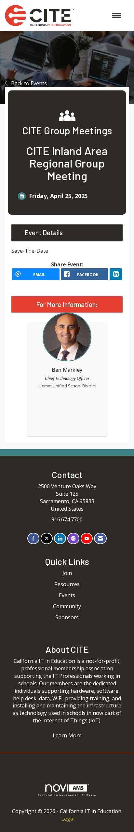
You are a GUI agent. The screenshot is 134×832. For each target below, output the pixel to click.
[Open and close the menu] (100, 15)
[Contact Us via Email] (100, 538)
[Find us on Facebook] (33, 538)
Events (67, 595)
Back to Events (29, 83)
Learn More (67, 735)
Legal (67, 818)
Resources (67, 584)
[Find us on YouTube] (87, 538)
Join (67, 573)
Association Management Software (67, 795)
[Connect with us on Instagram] (73, 538)
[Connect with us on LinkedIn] (60, 538)
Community (67, 606)
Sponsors (67, 617)
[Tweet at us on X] (47, 538)
